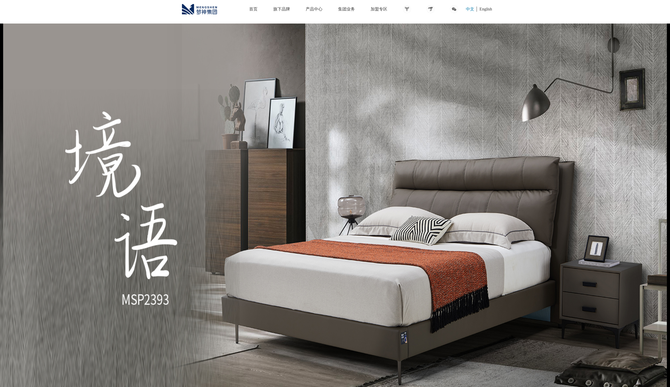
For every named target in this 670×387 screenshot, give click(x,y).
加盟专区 (379, 9)
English (485, 9)
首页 (253, 9)
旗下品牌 (281, 9)
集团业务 (346, 9)
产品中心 (314, 9)
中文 (470, 9)
